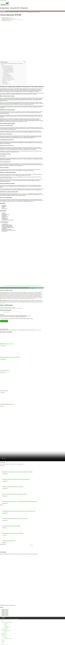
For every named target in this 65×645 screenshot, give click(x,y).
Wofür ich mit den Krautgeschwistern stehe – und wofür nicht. (15, 518)
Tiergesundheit (6, 627)
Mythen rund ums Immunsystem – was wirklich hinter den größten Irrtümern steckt (19, 501)
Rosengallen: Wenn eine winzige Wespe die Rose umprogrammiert (15, 479)
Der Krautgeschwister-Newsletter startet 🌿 (11, 525)
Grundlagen (6, 623)
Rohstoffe (20, 19)
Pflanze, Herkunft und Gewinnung (7, 65)
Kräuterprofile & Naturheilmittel (13, 19)
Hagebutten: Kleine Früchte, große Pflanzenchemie (12, 486)
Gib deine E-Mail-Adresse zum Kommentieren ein (8, 316)
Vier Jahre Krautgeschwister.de (8, 540)
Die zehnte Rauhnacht (4, 370)
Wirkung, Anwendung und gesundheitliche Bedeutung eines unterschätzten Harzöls (12, 64)
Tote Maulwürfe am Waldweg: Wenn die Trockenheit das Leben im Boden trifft (18, 511)
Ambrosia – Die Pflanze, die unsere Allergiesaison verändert (14, 494)
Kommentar (2, 314)
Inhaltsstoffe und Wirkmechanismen (8, 66)
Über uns (3, 639)
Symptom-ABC (6, 626)
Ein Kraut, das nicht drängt (6, 80)
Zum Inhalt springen (3, 0)
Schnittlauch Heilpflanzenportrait (7, 404)
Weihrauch (21, 193)
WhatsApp (30, 288)
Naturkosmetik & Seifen (6, 630)
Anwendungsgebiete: (6, 83)
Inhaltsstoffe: (4, 81)
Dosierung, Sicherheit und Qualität (7, 78)
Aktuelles (5, 637)
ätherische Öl (3, 102)
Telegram (34, 288)
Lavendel (41, 194)
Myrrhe (26, 193)
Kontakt (3, 641)
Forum (30, 287)
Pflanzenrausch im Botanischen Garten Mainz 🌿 (12, 533)
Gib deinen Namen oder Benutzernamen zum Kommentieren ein (10, 315)
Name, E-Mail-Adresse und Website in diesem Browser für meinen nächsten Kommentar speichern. (17, 318)
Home (3, 620)
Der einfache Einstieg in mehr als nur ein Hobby (10, 357)
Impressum (3, 617)
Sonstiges (3, 635)
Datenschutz (3, 617)
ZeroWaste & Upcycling (8, 638)
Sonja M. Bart (9, 17)
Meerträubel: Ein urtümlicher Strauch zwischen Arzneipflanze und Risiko (17, 471)
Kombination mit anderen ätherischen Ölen (9, 79)
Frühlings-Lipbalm (4, 390)
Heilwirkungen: (5, 82)
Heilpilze (5, 624)
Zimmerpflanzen (4, 634)
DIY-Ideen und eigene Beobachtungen (8, 77)
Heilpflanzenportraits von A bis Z (7, 343)
